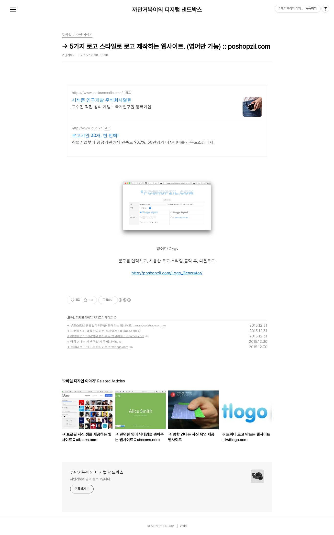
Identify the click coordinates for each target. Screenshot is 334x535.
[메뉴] (13, 10)
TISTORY (169, 526)
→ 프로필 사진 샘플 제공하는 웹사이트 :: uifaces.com (102, 331)
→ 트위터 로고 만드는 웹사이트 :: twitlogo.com (97, 347)
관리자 (183, 526)
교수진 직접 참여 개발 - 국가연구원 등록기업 (111, 106)
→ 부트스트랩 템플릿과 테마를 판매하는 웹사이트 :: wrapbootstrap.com (114, 325)
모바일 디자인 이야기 (79, 317)
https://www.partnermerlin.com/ (97, 92)
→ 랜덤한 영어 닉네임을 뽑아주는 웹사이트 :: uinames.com (105, 336)
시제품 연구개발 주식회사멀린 (102, 99)
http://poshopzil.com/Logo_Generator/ (167, 272)
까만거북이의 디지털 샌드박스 (167, 10)
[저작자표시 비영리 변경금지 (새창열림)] (124, 300)
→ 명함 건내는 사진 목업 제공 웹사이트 (92, 341)
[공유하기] (85, 300)
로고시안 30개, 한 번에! (95, 135)
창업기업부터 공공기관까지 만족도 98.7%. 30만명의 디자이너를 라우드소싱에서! (143, 142)
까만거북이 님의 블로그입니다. (90, 479)
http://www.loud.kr (87, 128)
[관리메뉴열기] (325, 8)
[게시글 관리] (91, 300)
